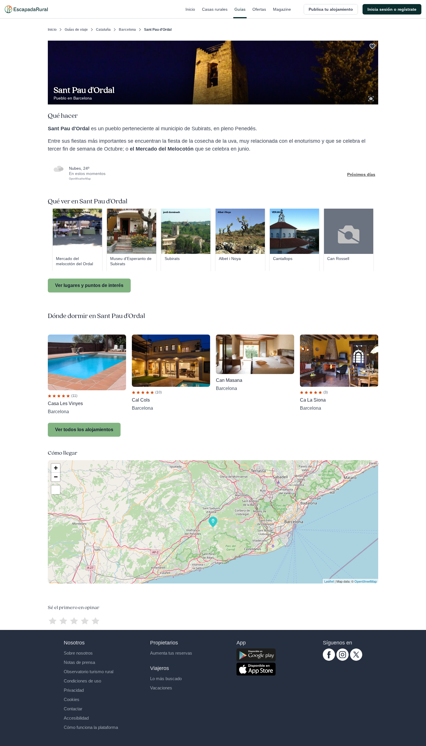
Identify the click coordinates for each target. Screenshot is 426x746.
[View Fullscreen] (55, 489)
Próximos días (361, 174)
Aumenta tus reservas (171, 653)
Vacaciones (161, 687)
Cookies (71, 699)
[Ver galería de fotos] (371, 97)
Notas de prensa (79, 662)
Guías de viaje (76, 30)
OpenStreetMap (365, 581)
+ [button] (56, 468)
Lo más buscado (166, 678)
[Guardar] (372, 45)
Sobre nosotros (78, 653)
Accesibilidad (76, 718)
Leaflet (329, 581)
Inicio (190, 9)
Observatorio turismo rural (88, 671)
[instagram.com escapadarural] (342, 659)
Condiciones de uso (82, 680)
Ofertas (259, 9)
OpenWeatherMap (80, 178)
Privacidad (74, 690)
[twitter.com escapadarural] (356, 659)
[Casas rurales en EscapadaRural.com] (26, 9)
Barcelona (127, 30)
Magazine (282, 9)
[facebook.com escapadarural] (329, 659)
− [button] (56, 477)
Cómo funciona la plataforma (91, 727)
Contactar (73, 708)
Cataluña (103, 30)
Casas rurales (214, 9)
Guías (239, 9)
